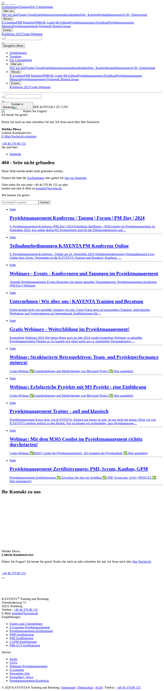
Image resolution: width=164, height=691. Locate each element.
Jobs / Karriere (89, 14)
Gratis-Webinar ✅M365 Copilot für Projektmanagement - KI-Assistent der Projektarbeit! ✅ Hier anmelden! (79, 442)
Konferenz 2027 (12, 34)
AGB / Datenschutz (134, 14)
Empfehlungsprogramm (50, 14)
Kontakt (103, 14)
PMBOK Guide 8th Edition (51, 22)
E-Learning (9, 22)
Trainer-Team (26, 14)
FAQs (13, 662)
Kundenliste (72, 14)
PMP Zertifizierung (22, 634)
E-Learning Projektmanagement (30, 627)
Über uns (8, 10)
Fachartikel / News (21, 677)
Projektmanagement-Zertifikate (88, 22)
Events (7, 30)
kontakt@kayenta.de (49, 188)
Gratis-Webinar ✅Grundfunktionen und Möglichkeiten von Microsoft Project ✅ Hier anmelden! (84, 360)
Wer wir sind (10, 14)
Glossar (66, 26)
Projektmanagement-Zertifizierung (31, 631)
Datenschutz (85, 687)
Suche (13, 659)
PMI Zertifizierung (21, 638)
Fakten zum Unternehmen (26, 623)
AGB (98, 687)
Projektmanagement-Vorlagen (31, 26)
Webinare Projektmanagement (28, 666)
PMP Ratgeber (25, 22)
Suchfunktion (35, 178)
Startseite (15, 154)
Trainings (25, 7)
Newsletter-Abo (20, 673)
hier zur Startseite (75, 178)
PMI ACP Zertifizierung (25, 645)
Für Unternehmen (42, 7)
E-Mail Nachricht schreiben (19, 136)
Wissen (7, 18)
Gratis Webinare (32, 34)
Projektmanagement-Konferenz (29, 680)
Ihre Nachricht (142, 561)
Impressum (115, 14)
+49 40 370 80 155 (14, 143)
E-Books (55, 26)
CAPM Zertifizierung (23, 641)
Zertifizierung (10, 7)
